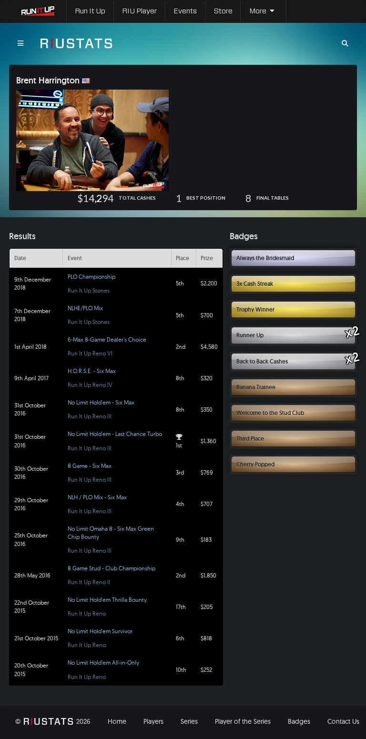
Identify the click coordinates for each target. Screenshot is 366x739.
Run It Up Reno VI (90, 353)
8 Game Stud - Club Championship (111, 568)
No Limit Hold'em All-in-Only (103, 662)
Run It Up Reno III (90, 416)
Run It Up (90, 11)
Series (189, 721)
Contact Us (343, 721)
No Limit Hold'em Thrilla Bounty (107, 599)
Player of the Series (243, 721)
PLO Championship (91, 276)
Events (185, 11)
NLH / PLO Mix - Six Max (97, 497)
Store (223, 11)
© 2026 (52, 721)
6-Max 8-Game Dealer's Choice (107, 339)
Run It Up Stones (89, 290)
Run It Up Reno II (89, 582)
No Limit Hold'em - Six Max (101, 402)
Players (153, 721)
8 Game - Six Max (90, 465)
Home (117, 721)
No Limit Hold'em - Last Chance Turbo (115, 433)
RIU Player (139, 11)
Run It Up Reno (87, 613)
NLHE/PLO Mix (85, 308)
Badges (299, 721)
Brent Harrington (48, 80)
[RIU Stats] (76, 43)
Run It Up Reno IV (90, 384)
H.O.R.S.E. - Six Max (92, 371)
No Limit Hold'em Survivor (100, 631)
